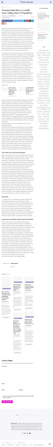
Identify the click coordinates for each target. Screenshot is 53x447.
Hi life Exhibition (43, 69)
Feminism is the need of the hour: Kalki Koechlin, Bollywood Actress (29, 321)
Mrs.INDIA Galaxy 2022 (43, 93)
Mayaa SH (47, 83)
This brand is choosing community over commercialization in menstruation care (43, 36)
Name (4, 383)
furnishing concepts (43, 64)
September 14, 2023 (17, 336)
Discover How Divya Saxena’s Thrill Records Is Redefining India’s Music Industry (13, 91)
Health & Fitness (42, 32)
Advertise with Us (10, 444)
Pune (39, 114)
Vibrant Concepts (43, 126)
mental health (41, 86)
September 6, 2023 (28, 292)
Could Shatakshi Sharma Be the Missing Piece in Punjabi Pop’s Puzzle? (30, 90)
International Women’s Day (43, 79)
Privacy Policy (25, 444)
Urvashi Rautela (43, 123)
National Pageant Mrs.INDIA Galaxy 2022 (44, 108)
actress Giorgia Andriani (44, 50)
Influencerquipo (46, 76)
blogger (39, 55)
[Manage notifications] (50, 444)
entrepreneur (41, 57)
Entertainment (7, 7)
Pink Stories (12, 15)
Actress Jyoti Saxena (41, 52)
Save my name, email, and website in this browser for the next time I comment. (18, 397)
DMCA (30, 444)
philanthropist (47, 111)
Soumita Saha (42, 118)
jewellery (40, 81)
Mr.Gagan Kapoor (43, 91)
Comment (5, 366)
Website (21, 389)
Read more (6, 317)
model (47, 86)
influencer (39, 76)
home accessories (43, 71)
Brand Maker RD (22, 442)
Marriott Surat (41, 83)
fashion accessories (44, 59)
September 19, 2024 (30, 94)
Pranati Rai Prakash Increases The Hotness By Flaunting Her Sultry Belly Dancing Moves (43, 16)
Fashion (47, 57)
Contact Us (18, 444)
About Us (3, 444)
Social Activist (46, 116)
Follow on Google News (38, 444)
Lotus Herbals (46, 81)
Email (3, 390)
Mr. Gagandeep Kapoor (43, 88)
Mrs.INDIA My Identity (43, 95)
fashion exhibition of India (43, 62)
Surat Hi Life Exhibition (44, 121)
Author (49, 52)
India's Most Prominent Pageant (43, 74)
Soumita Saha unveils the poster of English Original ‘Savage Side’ (29, 286)
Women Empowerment (43, 128)
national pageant (43, 105)
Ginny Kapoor (43, 67)
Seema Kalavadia (45, 114)
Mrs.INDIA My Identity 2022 (43, 98)
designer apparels (46, 55)
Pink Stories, (14, 423)
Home (3, 7)
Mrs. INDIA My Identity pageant (43, 100)
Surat (47, 118)
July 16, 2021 (20, 15)
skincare (39, 116)
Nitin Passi (39, 111)
